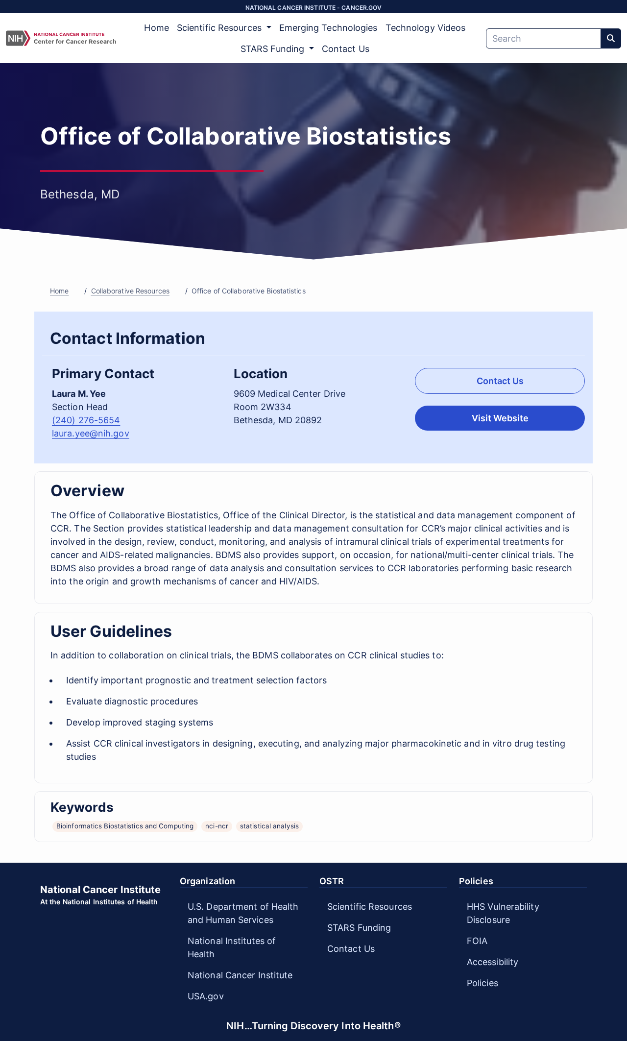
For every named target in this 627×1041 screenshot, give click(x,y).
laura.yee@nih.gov (90, 433)
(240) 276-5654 (86, 420)
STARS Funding (359, 927)
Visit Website (500, 418)
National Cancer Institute (240, 975)
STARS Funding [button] (274, 49)
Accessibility (492, 962)
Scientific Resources (369, 906)
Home (156, 28)
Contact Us (345, 49)
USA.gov (206, 996)
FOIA (477, 941)
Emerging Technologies (328, 28)
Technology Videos (426, 28)
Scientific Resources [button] (220, 28)
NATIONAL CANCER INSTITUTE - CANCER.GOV (313, 7)
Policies (482, 983)
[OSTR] (61, 38)
